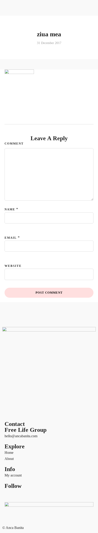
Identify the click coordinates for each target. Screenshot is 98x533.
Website (13, 266)
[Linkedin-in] (35, 494)
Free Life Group (25, 430)
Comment (14, 143)
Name (10, 209)
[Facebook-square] (22, 494)
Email (11, 237)
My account (13, 475)
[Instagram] (47, 494)
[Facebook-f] (10, 494)
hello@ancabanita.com (21, 436)
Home (9, 452)
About (9, 459)
